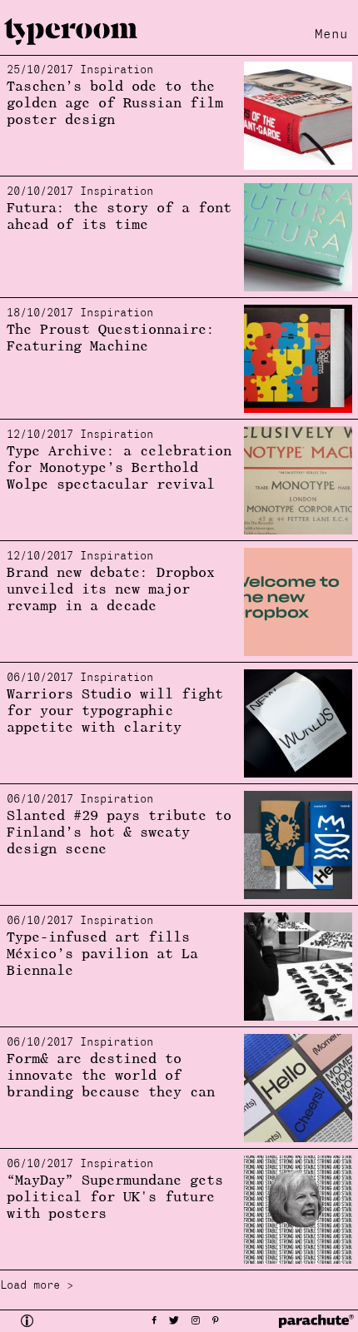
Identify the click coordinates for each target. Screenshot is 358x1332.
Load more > (36, 1286)
